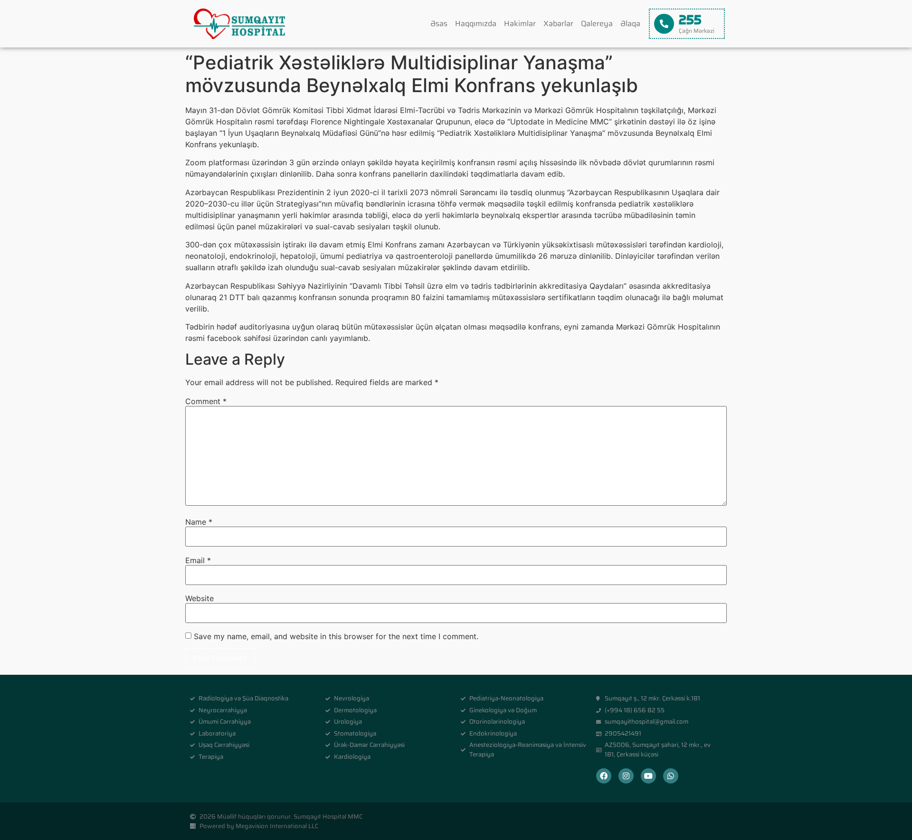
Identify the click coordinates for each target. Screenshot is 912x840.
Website (199, 598)
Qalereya (597, 23)
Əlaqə (630, 23)
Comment (206, 401)
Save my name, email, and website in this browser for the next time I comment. (336, 636)
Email (198, 560)
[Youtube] (648, 775)
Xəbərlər (558, 23)
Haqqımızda (475, 23)
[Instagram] (626, 775)
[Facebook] (603, 775)
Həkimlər (520, 23)
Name (198, 522)
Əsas (438, 23)
